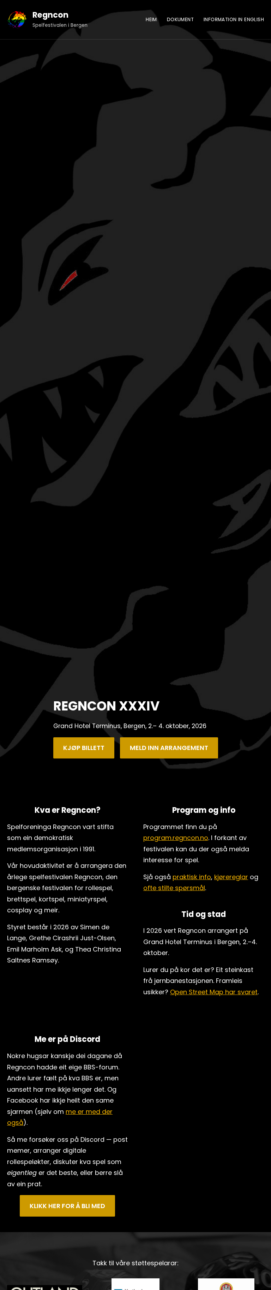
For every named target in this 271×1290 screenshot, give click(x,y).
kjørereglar (231, 876)
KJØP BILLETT (83, 747)
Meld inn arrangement (169, 747)
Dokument (180, 19)
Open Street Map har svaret (214, 992)
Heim (151, 19)
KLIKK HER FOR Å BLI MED (67, 1205)
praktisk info (192, 876)
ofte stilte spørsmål (174, 887)
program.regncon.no (175, 837)
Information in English (234, 19)
